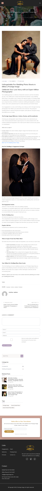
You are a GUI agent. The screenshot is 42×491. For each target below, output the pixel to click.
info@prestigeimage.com (7, 474)
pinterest (20, 287)
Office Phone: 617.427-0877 (8, 472)
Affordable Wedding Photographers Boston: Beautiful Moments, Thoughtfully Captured (15, 379)
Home (22, 15)
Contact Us (12, 454)
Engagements (5, 449)
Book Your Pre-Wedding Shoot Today (10, 142)
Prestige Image (6, 405)
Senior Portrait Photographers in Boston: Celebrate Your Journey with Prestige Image (15, 393)
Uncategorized (13, 366)
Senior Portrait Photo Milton (8, 407)
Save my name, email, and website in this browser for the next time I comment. (30, 340)
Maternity (4, 452)
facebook (8, 287)
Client (11, 449)
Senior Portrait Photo (15, 405)
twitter (12, 287)
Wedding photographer (12, 369)
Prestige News (13, 452)
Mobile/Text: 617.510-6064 (8, 470)
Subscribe (9, 431)
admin (5, 81)
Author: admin (13, 292)
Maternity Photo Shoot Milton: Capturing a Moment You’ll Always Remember (16, 386)
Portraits (4, 454)
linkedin (16, 287)
